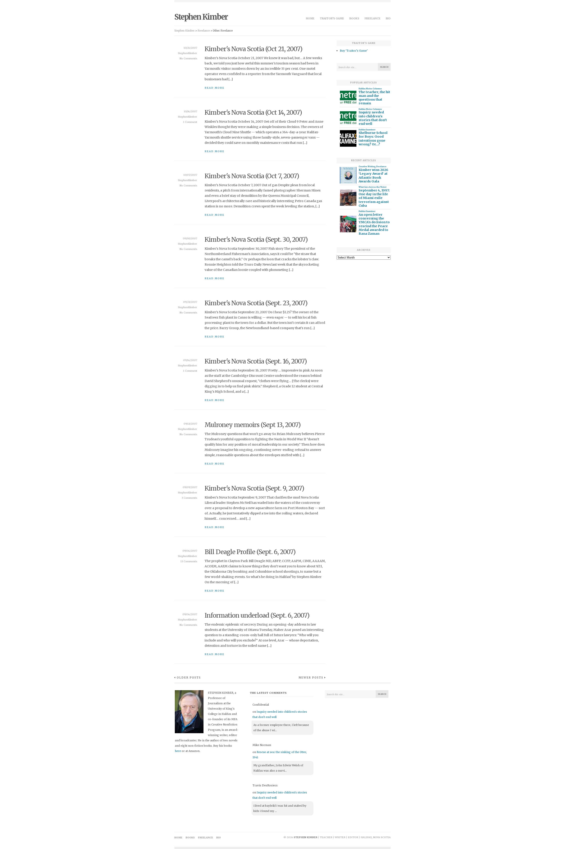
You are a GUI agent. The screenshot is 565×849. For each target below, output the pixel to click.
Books (354, 18)
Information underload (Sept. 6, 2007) (257, 615)
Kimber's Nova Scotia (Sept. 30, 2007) (256, 240)
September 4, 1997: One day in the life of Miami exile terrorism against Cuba (374, 198)
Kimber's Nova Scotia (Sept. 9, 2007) (254, 488)
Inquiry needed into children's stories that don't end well (373, 118)
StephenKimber (187, 53)
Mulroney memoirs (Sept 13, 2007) (253, 425)
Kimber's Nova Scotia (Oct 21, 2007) (253, 49)
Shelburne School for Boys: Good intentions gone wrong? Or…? (373, 138)
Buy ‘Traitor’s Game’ (354, 50)
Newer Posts (311, 677)
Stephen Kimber (201, 17)
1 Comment (190, 122)
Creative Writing (367, 166)
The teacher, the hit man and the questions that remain (374, 97)
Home (310, 18)
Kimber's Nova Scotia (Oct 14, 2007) (253, 112)
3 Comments (189, 497)
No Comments (188, 58)
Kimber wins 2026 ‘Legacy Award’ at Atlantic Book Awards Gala (373, 175)
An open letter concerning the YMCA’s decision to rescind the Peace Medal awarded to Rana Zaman (374, 224)
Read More (214, 87)
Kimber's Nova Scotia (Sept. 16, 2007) (256, 361)
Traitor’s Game (332, 18)
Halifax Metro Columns (370, 89)
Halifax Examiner (367, 130)
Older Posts (189, 677)
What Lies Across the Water (372, 187)
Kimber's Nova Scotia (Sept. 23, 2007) (256, 303)
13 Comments (189, 561)
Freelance (372, 18)
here (178, 751)
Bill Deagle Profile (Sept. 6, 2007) (250, 552)
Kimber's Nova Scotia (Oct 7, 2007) (252, 176)
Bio (388, 18)
